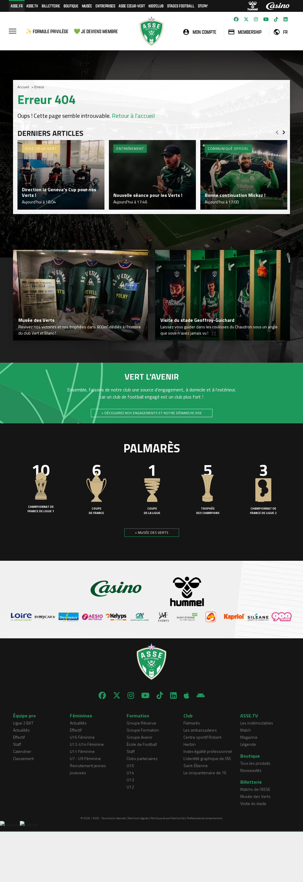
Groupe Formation (143, 730)
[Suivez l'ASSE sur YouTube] (266, 19)
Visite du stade (253, 803)
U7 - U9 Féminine (85, 758)
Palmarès (191, 723)
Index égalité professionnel (207, 751)
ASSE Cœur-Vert (132, 6)
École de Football (142, 744)
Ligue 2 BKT (23, 723)
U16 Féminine (82, 737)
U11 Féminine (82, 751)
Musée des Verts (255, 796)
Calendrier (22, 751)
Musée (87, 6)
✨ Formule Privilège (46, 31)
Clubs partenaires (142, 758)
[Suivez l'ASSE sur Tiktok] (276, 19)
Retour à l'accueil (133, 115)
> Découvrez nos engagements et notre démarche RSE (151, 413)
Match (245, 730)
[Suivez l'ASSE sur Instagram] (256, 19)
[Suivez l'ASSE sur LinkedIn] (285, 19)
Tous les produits (255, 763)
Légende (248, 744)
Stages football (180, 6)
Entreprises (105, 6)
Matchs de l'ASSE (255, 789)
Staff (17, 744)
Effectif (19, 737)
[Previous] (277, 130)
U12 (130, 787)
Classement (23, 758)
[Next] (283, 130)
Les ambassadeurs (200, 730)
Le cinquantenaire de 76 (204, 772)
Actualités (21, 730)
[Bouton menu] (12, 31)
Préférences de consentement (205, 818)
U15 (130, 765)
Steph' (203, 6)
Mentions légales (138, 818)
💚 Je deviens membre (96, 31)
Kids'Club (156, 6)
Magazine (248, 737)
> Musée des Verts (151, 532)
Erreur (39, 87)
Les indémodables (256, 723)
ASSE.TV (32, 6)
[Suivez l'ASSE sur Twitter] (246, 19)
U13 (130, 780)
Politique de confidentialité (168, 818)
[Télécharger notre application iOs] (186, 695)
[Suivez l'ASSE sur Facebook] (236, 19)
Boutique (71, 6)
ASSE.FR (17, 6)
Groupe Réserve (141, 723)
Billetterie (51, 6)
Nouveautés (251, 770)
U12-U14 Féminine (87, 744)
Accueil (23, 87)
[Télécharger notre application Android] (200, 695)
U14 (130, 772)
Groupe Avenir (139, 737)
